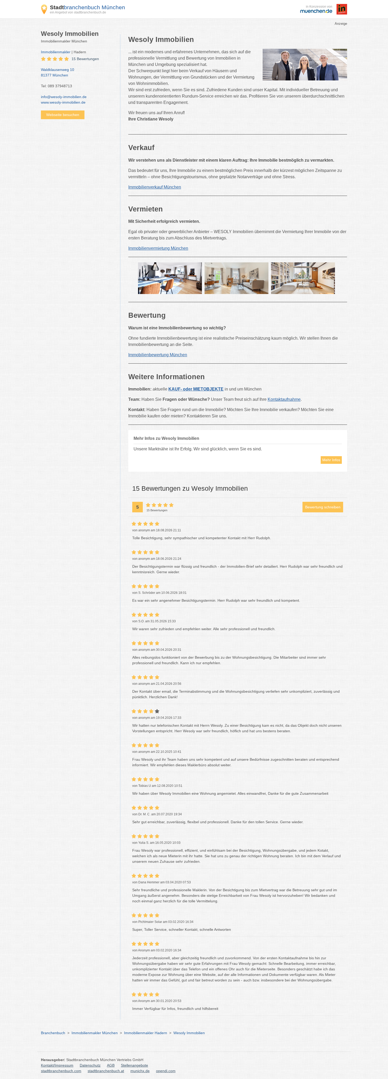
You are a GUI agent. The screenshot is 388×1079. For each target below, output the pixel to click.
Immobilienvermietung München (158, 248)
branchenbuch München (87, 7)
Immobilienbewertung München (157, 355)
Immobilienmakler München (95, 1033)
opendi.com (166, 1071)
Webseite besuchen (62, 115)
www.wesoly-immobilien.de (63, 102)
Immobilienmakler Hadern (145, 1033)
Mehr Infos (331, 460)
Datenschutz (90, 1065)
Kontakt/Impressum (57, 1065)
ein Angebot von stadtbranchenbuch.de (78, 12)
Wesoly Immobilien (189, 1033)
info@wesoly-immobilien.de (64, 97)
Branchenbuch (53, 1033)
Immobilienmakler (55, 52)
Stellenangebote (134, 1065)
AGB (111, 1065)
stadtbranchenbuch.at (106, 1071)
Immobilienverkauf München (154, 187)
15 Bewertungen (85, 59)
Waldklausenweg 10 (57, 72)
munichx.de (140, 1071)
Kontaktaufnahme (284, 399)
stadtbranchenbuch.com (61, 1071)
